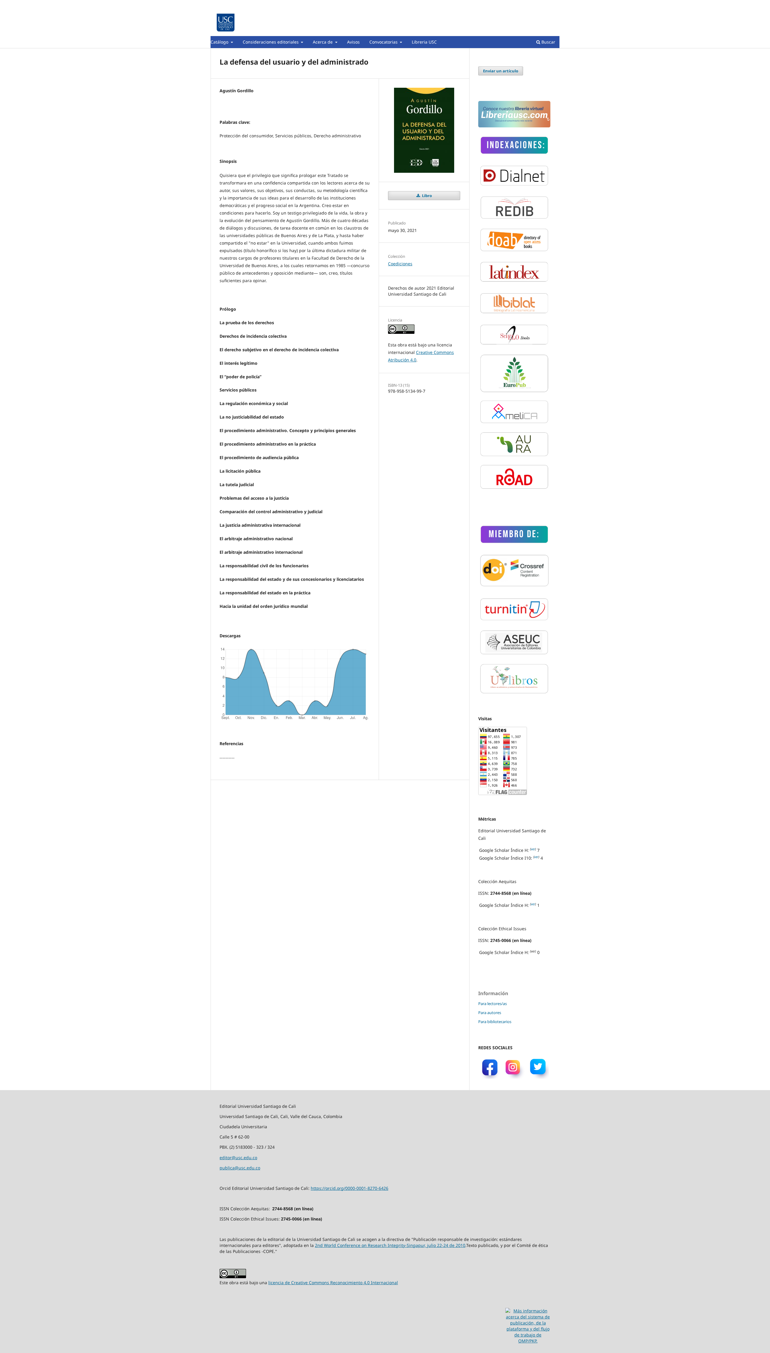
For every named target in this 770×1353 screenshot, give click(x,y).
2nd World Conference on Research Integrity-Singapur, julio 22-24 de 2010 (390, 1245)
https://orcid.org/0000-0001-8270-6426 (349, 1188)
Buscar (547, 42)
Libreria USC (424, 42)
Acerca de (323, 42)
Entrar (553, 4)
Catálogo (220, 42)
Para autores (489, 1012)
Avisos (353, 42)
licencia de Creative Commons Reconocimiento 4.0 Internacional (333, 1282)
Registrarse (531, 4)
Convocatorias (384, 42)
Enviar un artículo (500, 71)
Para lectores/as (492, 1003)
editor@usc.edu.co (238, 1157)
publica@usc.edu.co (240, 1168)
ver (533, 849)
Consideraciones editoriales (271, 42)
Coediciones (400, 264)
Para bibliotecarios (494, 1021)
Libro (426, 195)
